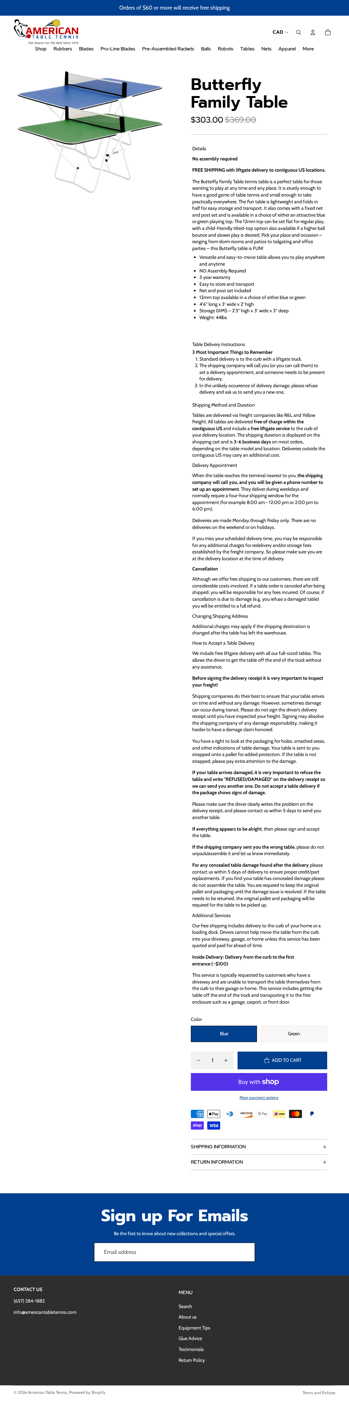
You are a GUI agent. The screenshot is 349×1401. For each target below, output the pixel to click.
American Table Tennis (47, 1392)
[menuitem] (308, 49)
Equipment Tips (194, 1328)
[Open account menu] (312, 32)
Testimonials (191, 1349)
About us (188, 1317)
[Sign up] (245, 1252)
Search (185, 1306)
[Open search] (298, 32)
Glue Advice (190, 1338)
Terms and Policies (319, 1392)
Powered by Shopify (87, 1392)
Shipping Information (218, 1147)
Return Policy (192, 1360)
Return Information (217, 1162)
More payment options (259, 1097)
